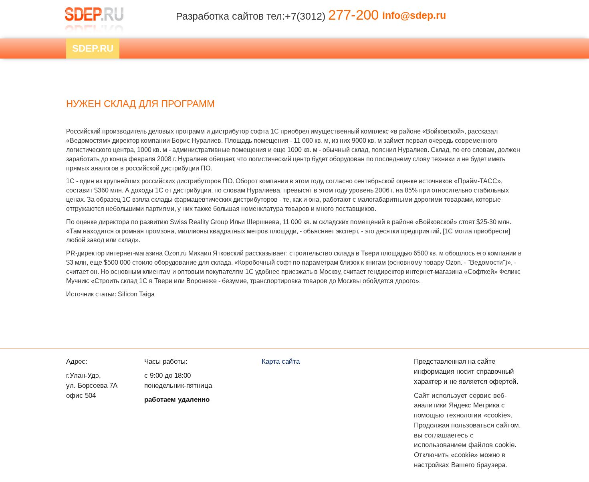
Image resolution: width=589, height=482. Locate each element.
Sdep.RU (92, 48)
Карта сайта (281, 361)
